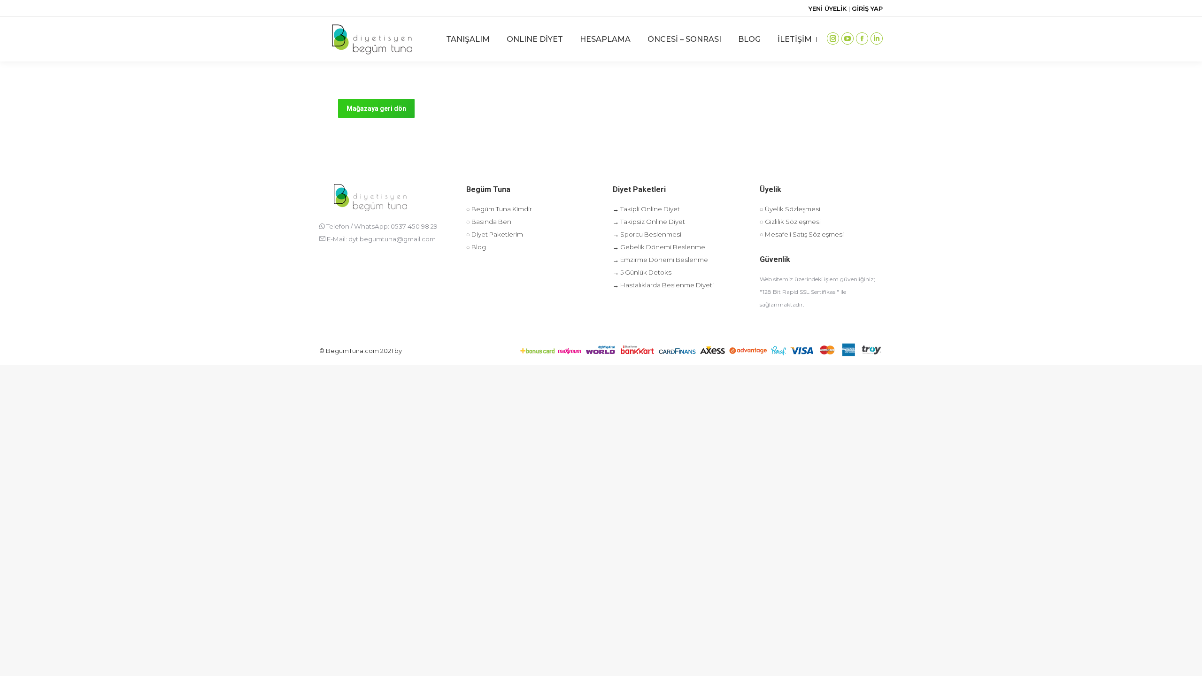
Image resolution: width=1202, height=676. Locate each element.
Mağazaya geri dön (376, 108)
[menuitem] (468, 39)
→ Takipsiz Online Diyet (649, 221)
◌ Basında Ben (488, 221)
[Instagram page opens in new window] (833, 38)
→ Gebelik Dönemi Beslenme (659, 247)
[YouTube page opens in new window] (847, 38)
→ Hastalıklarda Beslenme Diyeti (663, 285)
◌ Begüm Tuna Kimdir (499, 209)
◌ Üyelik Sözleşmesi (790, 209)
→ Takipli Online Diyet (646, 209)
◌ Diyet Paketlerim (494, 234)
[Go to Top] (1188, 662)
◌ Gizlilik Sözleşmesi (790, 221)
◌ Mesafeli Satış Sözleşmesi (802, 234)
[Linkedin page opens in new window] (877, 38)
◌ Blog (476, 247)
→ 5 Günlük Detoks (642, 272)
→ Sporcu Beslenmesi (647, 234)
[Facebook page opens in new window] (862, 38)
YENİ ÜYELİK (828, 8)
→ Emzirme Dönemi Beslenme (660, 259)
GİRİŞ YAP (867, 8)
